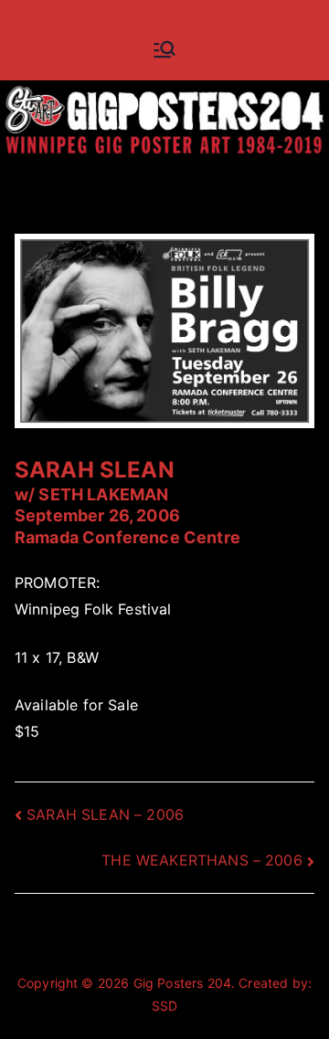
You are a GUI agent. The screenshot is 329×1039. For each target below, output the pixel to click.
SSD (164, 1005)
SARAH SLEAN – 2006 (105, 814)
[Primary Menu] (164, 49)
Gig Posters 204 (182, 983)
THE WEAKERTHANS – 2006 (201, 860)
